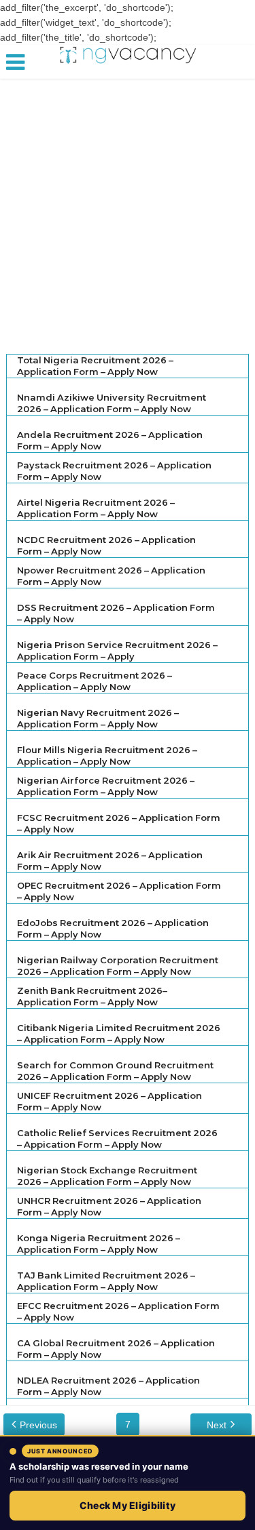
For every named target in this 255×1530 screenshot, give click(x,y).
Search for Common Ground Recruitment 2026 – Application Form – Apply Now (115, 1071)
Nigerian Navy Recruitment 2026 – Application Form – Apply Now (98, 718)
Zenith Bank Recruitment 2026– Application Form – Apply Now (92, 996)
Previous (38, 1425)
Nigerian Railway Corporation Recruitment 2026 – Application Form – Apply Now (117, 965)
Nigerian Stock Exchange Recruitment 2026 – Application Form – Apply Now (107, 1176)
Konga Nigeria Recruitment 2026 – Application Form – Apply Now (98, 1243)
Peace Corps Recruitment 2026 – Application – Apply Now (94, 681)
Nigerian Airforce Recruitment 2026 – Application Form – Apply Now (105, 786)
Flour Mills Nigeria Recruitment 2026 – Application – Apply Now (107, 755)
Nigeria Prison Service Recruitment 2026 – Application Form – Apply (117, 650)
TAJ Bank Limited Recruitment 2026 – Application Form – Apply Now (106, 1281)
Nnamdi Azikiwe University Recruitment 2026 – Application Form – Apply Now (111, 403)
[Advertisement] (127, 211)
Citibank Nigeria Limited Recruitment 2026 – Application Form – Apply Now (118, 1033)
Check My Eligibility (128, 1505)
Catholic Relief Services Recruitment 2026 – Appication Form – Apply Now (117, 1138)
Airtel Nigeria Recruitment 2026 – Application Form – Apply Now (96, 508)
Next (216, 1425)
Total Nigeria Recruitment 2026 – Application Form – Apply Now (95, 366)
